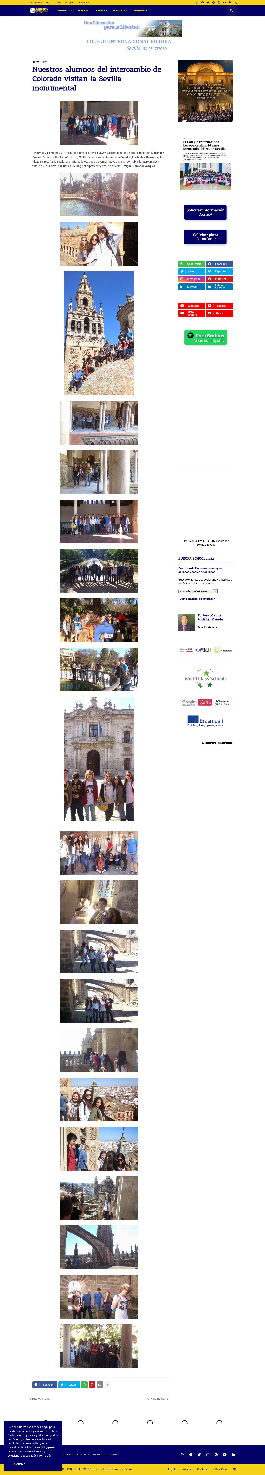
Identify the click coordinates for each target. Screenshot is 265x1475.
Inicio (35, 61)
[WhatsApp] (84, 1384)
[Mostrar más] (107, 1384)
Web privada (35, 2)
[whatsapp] (197, 2)
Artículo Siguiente (157, 1398)
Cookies (202, 1469)
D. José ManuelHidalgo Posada (210, 618)
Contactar (84, 2)
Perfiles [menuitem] (83, 10)
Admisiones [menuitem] (140, 10)
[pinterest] (219, 2)
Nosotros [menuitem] (63, 10)
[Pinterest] (92, 1384)
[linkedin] (230, 2)
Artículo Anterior (40, 1398)
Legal (171, 1469)
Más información (41, 1455)
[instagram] (213, 2)
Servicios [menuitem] (119, 10)
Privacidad (186, 1469)
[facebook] (202, 2)
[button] (232, 10)
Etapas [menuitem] (100, 10)
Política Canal (220, 1469)
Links (58, 2)
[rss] (236, 2)
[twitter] (208, 2)
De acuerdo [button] (18, 1463)
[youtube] (224, 2)
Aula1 (49, 2)
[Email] (100, 1384)
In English (70, 2)
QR (235, 1469)
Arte (44, 61)
